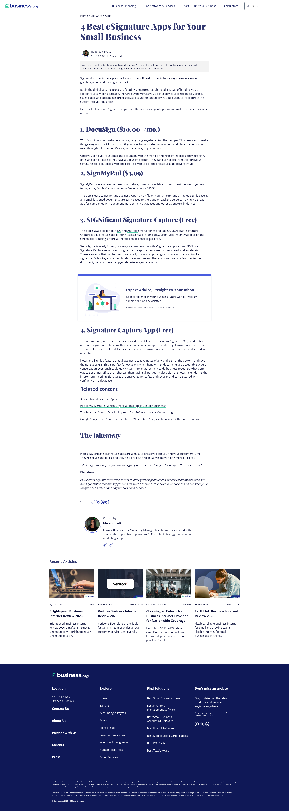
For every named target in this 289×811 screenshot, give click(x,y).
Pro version (134, 188)
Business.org (59, 801)
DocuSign (93, 140)
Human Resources (111, 750)
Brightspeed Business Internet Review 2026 (66, 613)
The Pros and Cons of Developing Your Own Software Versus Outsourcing (126, 412)
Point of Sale (107, 728)
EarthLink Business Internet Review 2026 (216, 613)
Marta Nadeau (158, 604)
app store (132, 184)
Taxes (103, 720)
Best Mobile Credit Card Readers (167, 736)
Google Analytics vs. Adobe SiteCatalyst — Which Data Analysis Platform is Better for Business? (139, 419)
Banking (105, 705)
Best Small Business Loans (163, 698)
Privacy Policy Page (215, 795)
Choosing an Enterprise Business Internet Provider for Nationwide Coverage (167, 616)
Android (132, 231)
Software (96, 16)
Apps (108, 16)
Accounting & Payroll (113, 713)
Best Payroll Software (160, 728)
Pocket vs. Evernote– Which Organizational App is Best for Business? (123, 406)
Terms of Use (153, 307)
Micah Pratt (103, 51)
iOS (119, 231)
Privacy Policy (168, 307)
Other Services (109, 757)
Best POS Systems (158, 743)
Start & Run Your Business (199, 6)
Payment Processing (112, 735)
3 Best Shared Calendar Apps (98, 399)
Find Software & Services (159, 6)
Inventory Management (114, 742)
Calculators (231, 6)
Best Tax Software (158, 750)
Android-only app (97, 341)
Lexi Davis (58, 604)
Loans (103, 698)
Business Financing (124, 6)
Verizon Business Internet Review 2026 (118, 613)
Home (84, 16)
